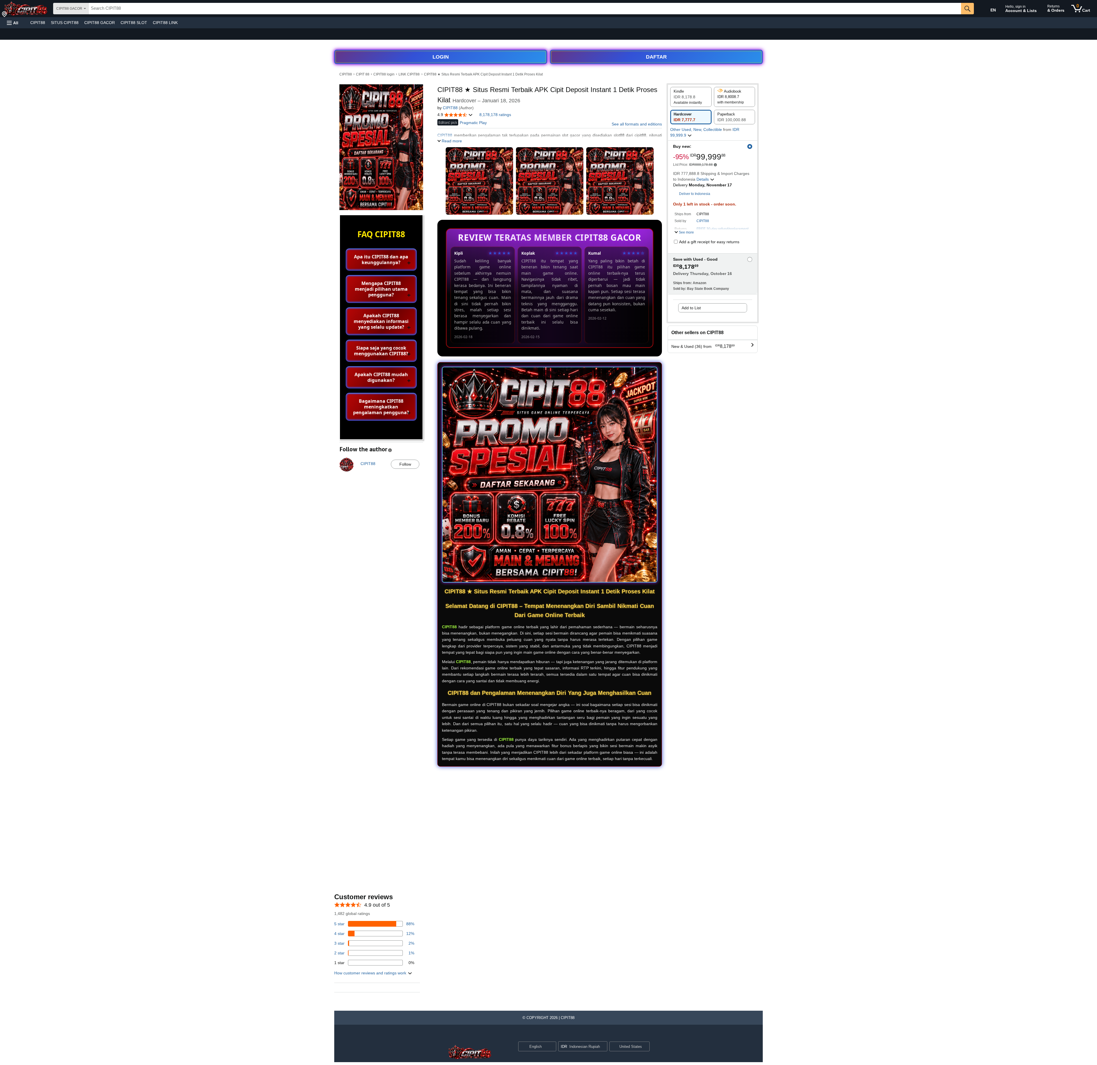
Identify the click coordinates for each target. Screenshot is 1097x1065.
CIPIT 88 (362, 74)
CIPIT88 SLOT (134, 22)
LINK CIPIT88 (409, 74)
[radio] (690, 97)
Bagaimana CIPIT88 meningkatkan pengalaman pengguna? (381, 407)
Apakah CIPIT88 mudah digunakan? (381, 377)
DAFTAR (656, 57)
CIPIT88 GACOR (99, 22)
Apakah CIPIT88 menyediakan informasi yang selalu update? (381, 321)
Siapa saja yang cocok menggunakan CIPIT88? (381, 351)
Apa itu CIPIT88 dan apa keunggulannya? (381, 260)
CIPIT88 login (384, 74)
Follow (405, 464)
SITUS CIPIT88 (65, 22)
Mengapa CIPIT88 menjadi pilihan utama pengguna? (381, 289)
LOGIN (441, 57)
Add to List (691, 308)
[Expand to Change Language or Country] (551, 1046)
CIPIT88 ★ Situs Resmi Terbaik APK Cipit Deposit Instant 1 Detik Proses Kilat (483, 74)
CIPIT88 (37, 22)
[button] (12, 22)
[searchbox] (525, 8)
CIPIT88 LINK (165, 22)
